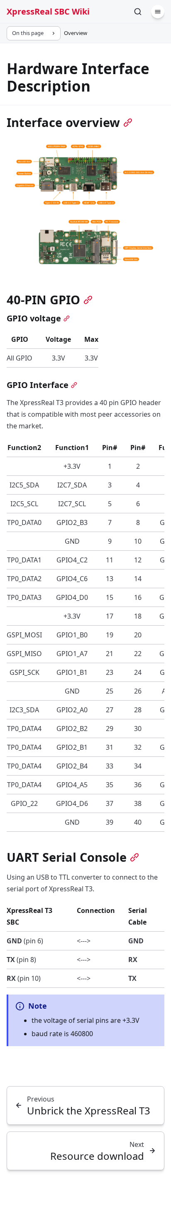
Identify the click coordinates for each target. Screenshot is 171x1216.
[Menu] (157, 11)
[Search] (137, 11)
